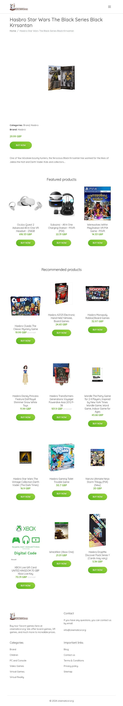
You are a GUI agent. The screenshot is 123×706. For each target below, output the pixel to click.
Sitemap (68, 671)
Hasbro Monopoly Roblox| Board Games (98, 316)
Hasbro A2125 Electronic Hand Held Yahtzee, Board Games (61, 318)
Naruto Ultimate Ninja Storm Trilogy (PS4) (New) (97, 482)
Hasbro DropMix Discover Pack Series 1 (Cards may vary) (97, 555)
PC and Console (18, 660)
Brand (26, 125)
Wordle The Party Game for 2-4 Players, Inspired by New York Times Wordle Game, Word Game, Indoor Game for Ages (97, 403)
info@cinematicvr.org (75, 630)
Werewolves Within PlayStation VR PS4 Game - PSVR (97, 227)
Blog (66, 649)
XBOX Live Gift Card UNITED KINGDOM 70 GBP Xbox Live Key (25, 570)
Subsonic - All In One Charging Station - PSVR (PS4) (61, 227)
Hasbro (35, 125)
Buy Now (21, 145)
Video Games (17, 666)
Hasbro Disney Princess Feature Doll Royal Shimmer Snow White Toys (26, 400)
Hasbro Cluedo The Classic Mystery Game (25, 327)
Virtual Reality (17, 677)
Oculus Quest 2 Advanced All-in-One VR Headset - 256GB (25, 227)
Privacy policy (71, 666)
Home (13, 30)
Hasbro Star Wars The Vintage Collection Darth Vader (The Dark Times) (25, 482)
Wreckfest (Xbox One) (61, 551)
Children (14, 655)
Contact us (69, 655)
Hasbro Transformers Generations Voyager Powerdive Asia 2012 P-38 (61, 400)
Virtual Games (17, 671)
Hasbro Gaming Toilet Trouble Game (61, 480)
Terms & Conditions (74, 660)
